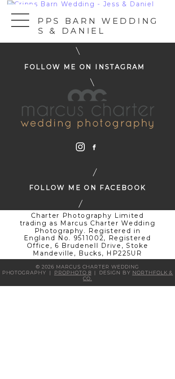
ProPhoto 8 (73, 272)
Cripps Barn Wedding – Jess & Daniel (83, 26)
